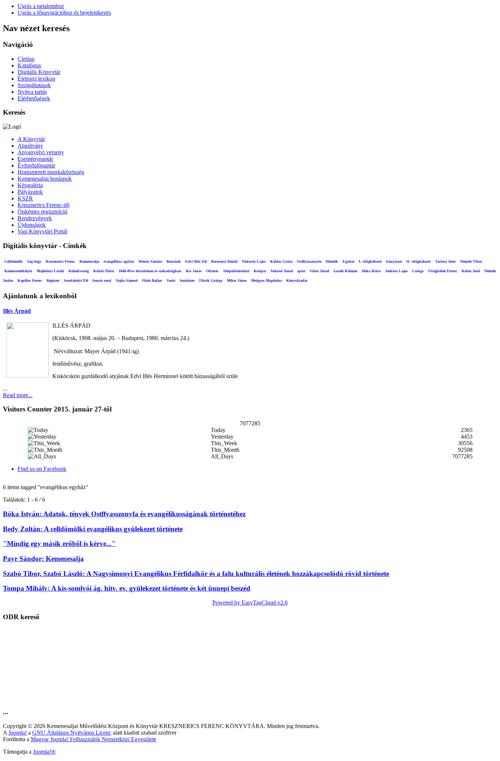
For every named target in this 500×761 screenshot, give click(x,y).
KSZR (25, 198)
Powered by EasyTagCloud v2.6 (250, 602)
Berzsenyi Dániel (224, 261)
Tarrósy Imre (445, 261)
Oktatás (212, 271)
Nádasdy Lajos (254, 261)
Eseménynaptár (35, 159)
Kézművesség (78, 271)
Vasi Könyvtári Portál (42, 231)
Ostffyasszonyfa (309, 261)
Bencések (174, 261)
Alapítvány (30, 146)
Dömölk (332, 261)
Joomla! (17, 732)
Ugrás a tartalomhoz (41, 6)
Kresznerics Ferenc (60, 261)
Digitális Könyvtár (39, 72)
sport (301, 271)
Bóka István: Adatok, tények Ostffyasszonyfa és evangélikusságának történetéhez (124, 514)
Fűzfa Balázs (152, 280)
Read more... (18, 395)
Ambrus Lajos (396, 271)
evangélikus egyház (119, 261)
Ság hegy (34, 261)
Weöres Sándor (150, 261)
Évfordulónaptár (36, 165)
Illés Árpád (17, 311)
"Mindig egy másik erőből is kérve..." (59, 543)
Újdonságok (32, 225)
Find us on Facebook (42, 469)
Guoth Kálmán (345, 271)
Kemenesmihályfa (18, 271)
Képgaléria (30, 185)
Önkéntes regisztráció (42, 211)
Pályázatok (30, 192)
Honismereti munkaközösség (51, 172)
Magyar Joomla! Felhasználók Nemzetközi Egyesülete (93, 739)
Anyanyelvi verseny (41, 152)
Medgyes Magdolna (266, 280)
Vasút (171, 280)
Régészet (52, 280)
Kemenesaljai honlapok (45, 179)
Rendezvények (35, 218)
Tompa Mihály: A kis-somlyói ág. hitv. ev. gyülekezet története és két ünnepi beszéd (126, 588)
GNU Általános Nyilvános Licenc (71, 732)
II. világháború (418, 261)
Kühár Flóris (103, 271)
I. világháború (370, 261)
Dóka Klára (371, 271)
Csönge (417, 271)
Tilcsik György (211, 280)
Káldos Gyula (281, 261)
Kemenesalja (89, 261)
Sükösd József (281, 271)
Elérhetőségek (34, 98)
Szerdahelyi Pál (76, 280)
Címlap (26, 59)
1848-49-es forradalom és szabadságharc (150, 271)
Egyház (348, 261)
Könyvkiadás (296, 280)
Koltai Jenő (471, 271)
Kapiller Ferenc (30, 280)
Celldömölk (13, 261)
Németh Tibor (471, 261)
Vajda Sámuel (127, 280)
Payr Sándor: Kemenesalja (43, 558)
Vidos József (319, 271)
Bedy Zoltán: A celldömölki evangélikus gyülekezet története (93, 529)
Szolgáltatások (34, 85)
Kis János (194, 271)
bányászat (394, 261)
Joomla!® (44, 752)
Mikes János (237, 280)
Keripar (260, 271)
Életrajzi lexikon (36, 78)
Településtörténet (236, 271)
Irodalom (187, 280)
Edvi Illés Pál (196, 261)
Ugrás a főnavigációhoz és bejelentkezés (64, 13)
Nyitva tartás (32, 92)
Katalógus (29, 65)
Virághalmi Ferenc (442, 271)
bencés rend (102, 280)
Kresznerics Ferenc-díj (44, 205)
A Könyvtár (31, 139)
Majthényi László (50, 271)
